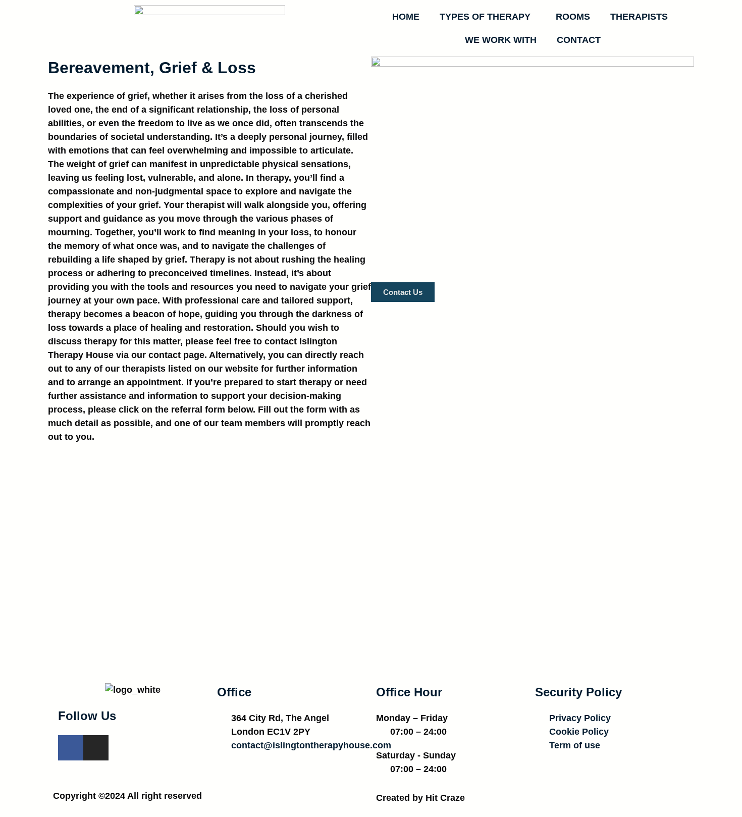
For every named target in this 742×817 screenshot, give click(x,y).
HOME (405, 17)
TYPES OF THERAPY (485, 17)
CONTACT (579, 40)
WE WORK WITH (501, 40)
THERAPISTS (639, 17)
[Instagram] (96, 747)
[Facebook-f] (70, 747)
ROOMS (573, 17)
